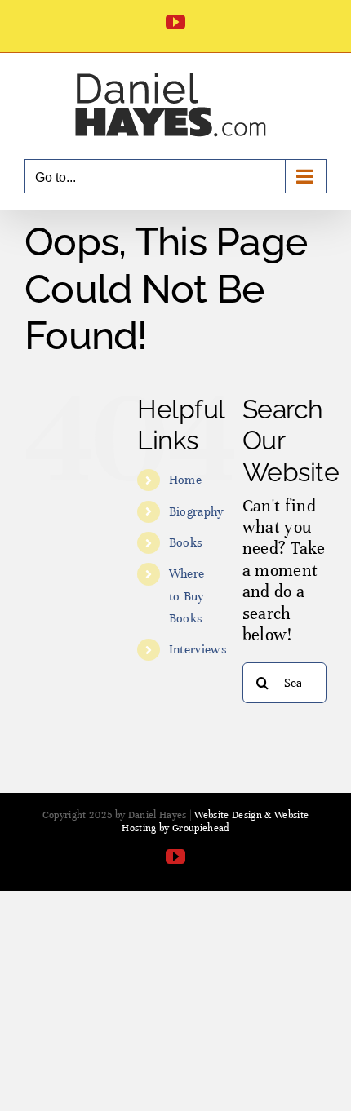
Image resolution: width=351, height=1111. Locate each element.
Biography (196, 511)
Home (185, 479)
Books (186, 542)
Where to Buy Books (187, 595)
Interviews (198, 649)
